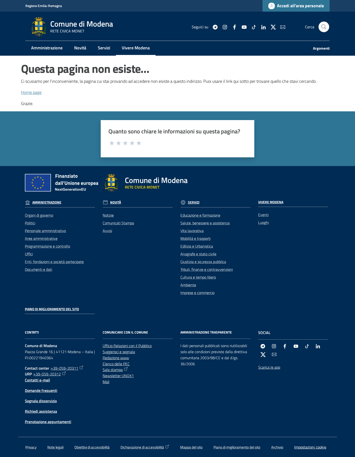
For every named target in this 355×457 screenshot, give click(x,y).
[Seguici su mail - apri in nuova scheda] (281, 27)
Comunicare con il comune (125, 332)
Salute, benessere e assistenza (205, 223)
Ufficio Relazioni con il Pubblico (127, 346)
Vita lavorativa (192, 231)
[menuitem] (46, 48)
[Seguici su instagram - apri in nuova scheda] (223, 27)
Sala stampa (113, 370)
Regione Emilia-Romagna (43, 5)
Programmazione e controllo (47, 246)
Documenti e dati (38, 269)
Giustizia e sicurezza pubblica (203, 262)
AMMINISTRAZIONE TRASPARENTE (206, 332)
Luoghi (263, 222)
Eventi (263, 215)
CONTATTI (32, 332)
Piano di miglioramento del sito (52, 309)
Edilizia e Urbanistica (196, 246)
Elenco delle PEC (116, 364)
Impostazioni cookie (310, 447)
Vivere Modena (270, 202)
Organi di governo (39, 215)
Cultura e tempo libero (198, 277)
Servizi (193, 202)
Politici (30, 223)
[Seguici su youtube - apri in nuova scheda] (242, 27)
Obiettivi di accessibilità (92, 447)
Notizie (108, 215)
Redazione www (116, 358)
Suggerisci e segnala (119, 352)
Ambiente (188, 285)
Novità (115, 202)
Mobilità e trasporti (195, 238)
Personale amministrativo (45, 231)
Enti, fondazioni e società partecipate (54, 262)
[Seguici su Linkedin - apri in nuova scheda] (261, 27)
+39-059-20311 (64, 368)
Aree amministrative (41, 238)
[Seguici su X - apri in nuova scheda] (271, 27)
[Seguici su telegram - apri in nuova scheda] (213, 27)
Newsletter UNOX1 (118, 376)
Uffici (29, 254)
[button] (324, 27)
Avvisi (107, 231)
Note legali (55, 447)
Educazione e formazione (200, 215)
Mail (106, 382)
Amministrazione (46, 202)
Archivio (277, 447)
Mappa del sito (191, 447)
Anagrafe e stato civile (198, 254)
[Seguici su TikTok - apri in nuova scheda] (252, 27)
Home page (31, 92)
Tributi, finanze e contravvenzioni (206, 269)
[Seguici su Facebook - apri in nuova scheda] (232, 27)
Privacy (30, 447)
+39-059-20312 (47, 374)
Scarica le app (269, 367)
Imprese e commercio (197, 293)
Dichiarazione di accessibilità (142, 447)
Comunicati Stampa (118, 223)
